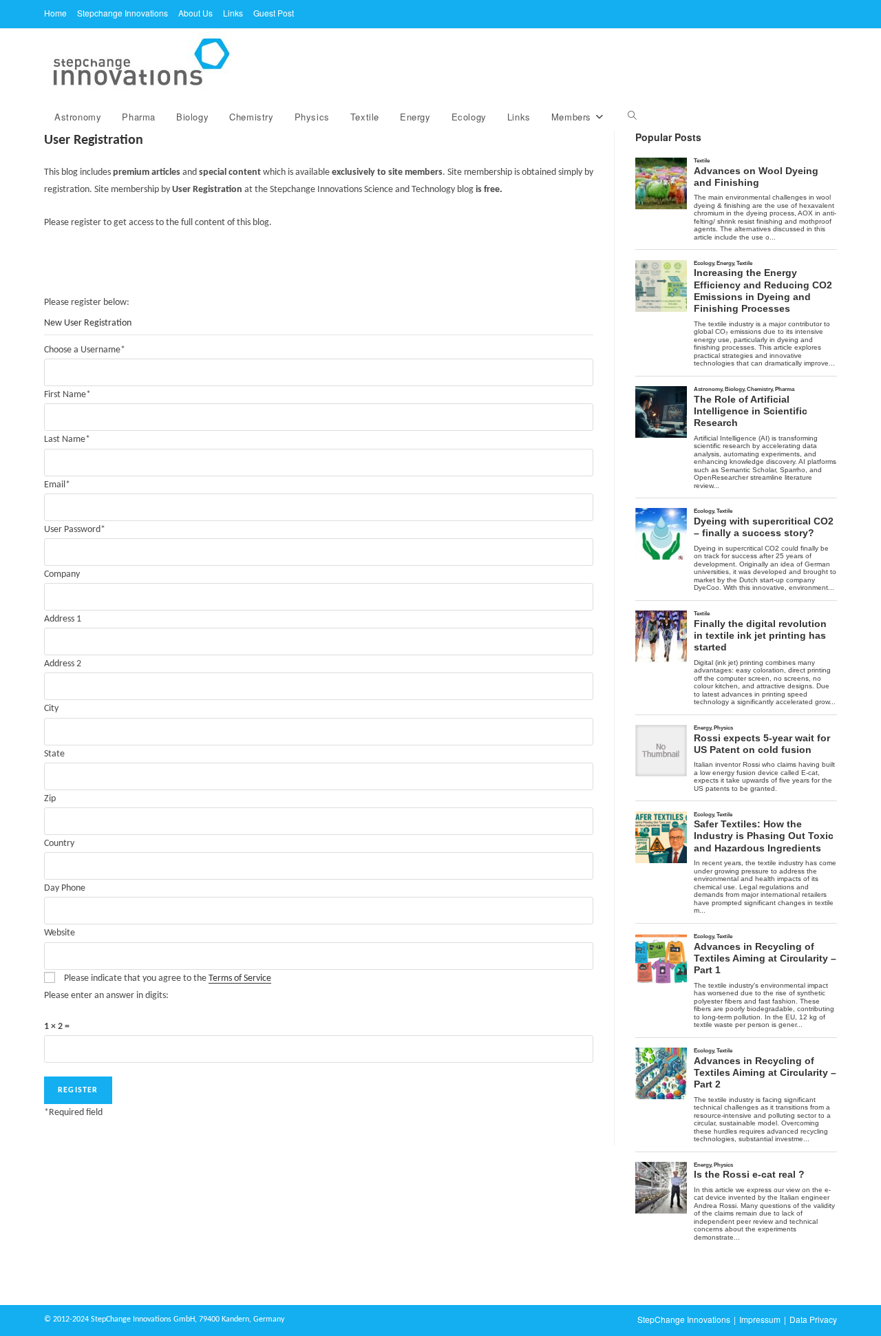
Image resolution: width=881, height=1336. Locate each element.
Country (59, 843)
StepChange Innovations (683, 1319)
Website (59, 933)
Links (233, 13)
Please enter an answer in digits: (106, 995)
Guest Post (273, 13)
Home (55, 13)
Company (62, 574)
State (54, 754)
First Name (67, 395)
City (51, 708)
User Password (74, 529)
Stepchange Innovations (122, 13)
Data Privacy (813, 1319)
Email (57, 485)
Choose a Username (84, 350)
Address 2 (62, 664)
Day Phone (64, 888)
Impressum (760, 1319)
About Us (195, 13)
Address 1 (62, 619)
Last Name (67, 439)
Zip (50, 799)
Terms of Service (240, 978)
